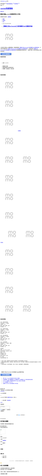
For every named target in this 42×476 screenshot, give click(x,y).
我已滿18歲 (2, 473)
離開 (6, 473)
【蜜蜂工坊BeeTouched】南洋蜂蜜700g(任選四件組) (18, 26)
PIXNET (13, 460)
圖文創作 (9, 400)
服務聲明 (31, 460)
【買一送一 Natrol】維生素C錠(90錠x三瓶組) (11, 378)
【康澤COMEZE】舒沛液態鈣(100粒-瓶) (10, 383)
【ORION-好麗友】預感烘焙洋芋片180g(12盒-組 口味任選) (14, 380)
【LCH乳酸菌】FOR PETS (8, 382)
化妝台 (1, 242)
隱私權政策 (27, 460)
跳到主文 (2, 11)
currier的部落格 (6, 8)
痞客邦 (8, 397)
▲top (1, 402)
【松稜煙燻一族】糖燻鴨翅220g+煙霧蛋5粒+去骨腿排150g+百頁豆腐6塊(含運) (18, 379)
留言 (11, 397)
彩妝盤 (19, 130)
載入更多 (2, 404)
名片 (3, 21)
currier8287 (2, 391)
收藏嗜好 (9, 16)
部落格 (4, 20)
